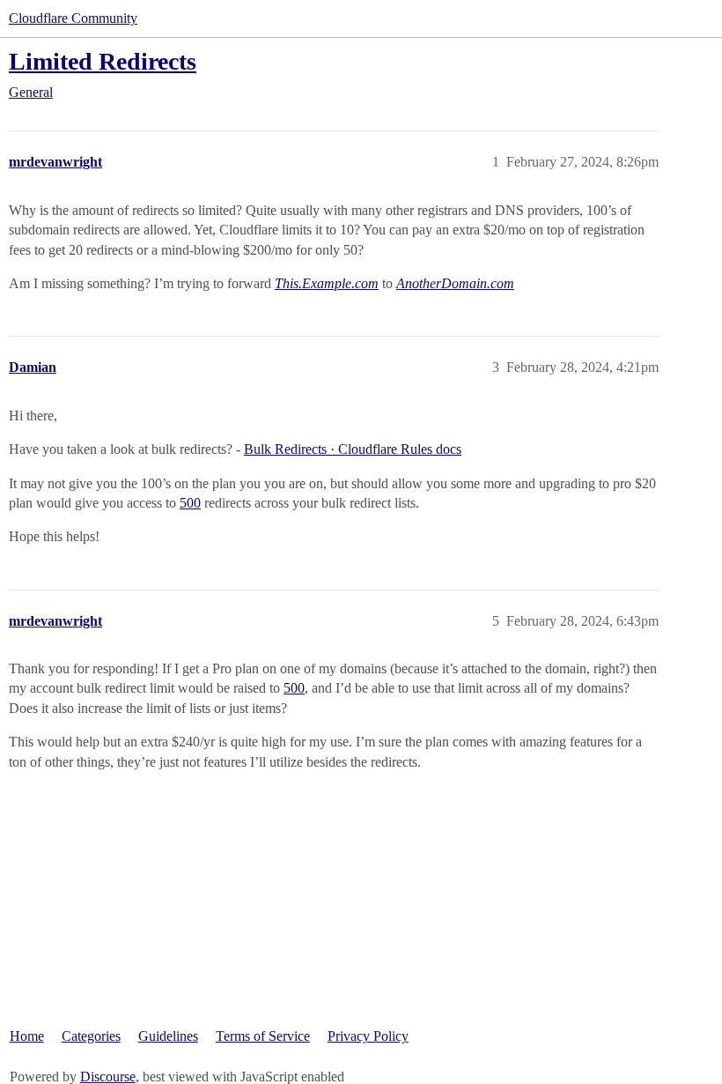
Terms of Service (263, 1035)
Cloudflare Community (73, 18)
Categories (91, 1035)
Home (27, 1035)
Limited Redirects (102, 61)
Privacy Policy (368, 1035)
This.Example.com (327, 283)
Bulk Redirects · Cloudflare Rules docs (352, 449)
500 (190, 502)
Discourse (108, 1076)
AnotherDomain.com (455, 283)
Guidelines (168, 1035)
